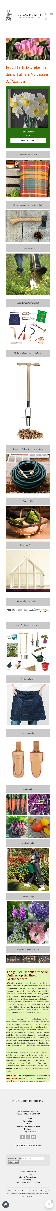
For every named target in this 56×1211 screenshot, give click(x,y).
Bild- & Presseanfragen (28, 1177)
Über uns (28, 1174)
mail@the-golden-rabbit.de (28, 1111)
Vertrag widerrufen (32, 1126)
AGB (28, 1123)
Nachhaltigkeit (28, 1179)
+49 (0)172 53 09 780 (31, 1113)
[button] (43, 117)
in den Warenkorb (35, 140)
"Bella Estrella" (35, 131)
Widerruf (20, 1126)
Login (29, 1182)
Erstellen (36, 1182)
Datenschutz (28, 1121)
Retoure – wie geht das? (28, 1171)
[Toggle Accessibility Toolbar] (5, 1204)
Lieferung (28, 1129)
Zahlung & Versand (28, 1131)
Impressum (28, 1118)
